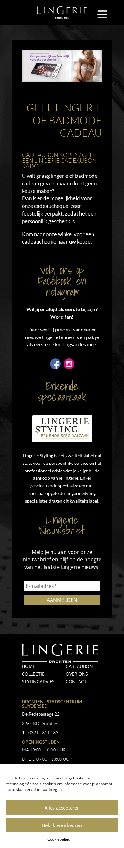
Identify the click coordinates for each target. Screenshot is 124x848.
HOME (28, 666)
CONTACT (76, 681)
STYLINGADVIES (38, 681)
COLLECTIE (33, 674)
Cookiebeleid (58, 839)
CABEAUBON (79, 666)
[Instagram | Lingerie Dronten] (69, 367)
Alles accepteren (62, 808)
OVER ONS (77, 674)
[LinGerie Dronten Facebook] (55, 367)
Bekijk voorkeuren (62, 825)
